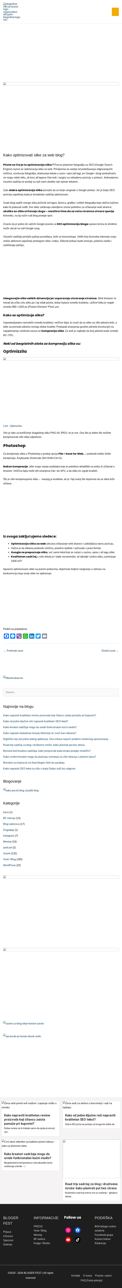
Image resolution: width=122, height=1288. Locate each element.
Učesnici (8, 1236)
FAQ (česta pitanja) (91, 1280)
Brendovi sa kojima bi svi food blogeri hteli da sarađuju (34, 762)
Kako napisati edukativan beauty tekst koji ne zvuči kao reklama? (39, 733)
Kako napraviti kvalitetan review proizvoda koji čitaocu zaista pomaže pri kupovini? (49, 715)
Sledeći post (110, 650)
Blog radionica (11, 824)
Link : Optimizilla (12, 425)
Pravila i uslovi (103, 1275)
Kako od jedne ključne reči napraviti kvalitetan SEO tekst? (35, 721)
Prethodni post (13, 650)
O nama (87, 1275)
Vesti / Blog (9, 859)
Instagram (8, 835)
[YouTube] (68, 1240)
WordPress (9, 865)
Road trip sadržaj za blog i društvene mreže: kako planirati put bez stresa (44, 744)
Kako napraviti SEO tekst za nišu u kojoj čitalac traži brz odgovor (39, 768)
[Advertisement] (61, 47)
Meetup (7, 841)
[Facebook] (78, 1230)
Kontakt (75, 1275)
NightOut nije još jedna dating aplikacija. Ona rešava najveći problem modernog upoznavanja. (56, 739)
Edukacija (100, 1243)
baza (6, 812)
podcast (7, 847)
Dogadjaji (8, 829)
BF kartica (39, 1239)
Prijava (7, 1231)
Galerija (7, 1244)
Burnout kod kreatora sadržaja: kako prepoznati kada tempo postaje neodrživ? (47, 750)
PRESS (38, 1226)
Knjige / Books (42, 1243)
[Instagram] (68, 1230)
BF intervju (9, 818)
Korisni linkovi (103, 1239)
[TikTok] (78, 1240)
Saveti (6, 853)
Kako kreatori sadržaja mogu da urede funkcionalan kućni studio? (40, 727)
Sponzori (8, 1240)
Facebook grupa (104, 1234)
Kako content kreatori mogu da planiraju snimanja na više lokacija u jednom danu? (49, 756)
